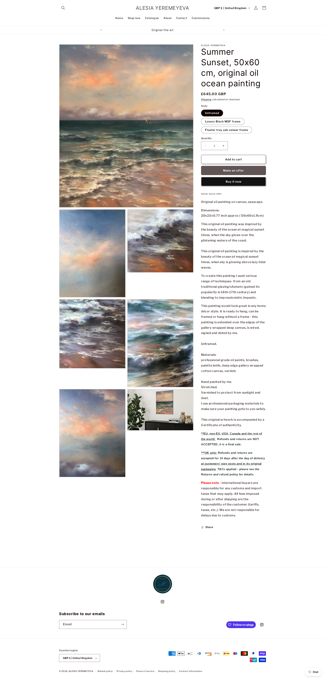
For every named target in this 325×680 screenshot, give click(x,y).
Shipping (206, 99)
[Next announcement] (224, 30)
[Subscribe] (122, 624)
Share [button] (209, 527)
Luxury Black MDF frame (223, 121)
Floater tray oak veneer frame (226, 129)
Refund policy (105, 671)
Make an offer (233, 170)
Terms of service (145, 671)
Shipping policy (166, 671)
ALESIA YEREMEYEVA (81, 671)
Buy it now (233, 181)
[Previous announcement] (101, 30)
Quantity (206, 138)
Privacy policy (124, 671)
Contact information (190, 671)
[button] (63, 8)
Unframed (212, 113)
